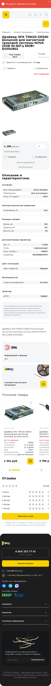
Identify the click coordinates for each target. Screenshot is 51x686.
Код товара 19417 (14, 55)
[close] (49, 2)
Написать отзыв (25, 516)
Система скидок (25, 167)
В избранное (42, 68)
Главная (5, 32)
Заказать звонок (25, 563)
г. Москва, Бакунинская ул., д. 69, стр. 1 (25, 575)
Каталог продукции (23, 32)
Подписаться (37, 660)
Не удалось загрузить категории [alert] (21, 4)
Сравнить (11, 68)
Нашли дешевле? (12, 151)
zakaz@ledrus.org (14, 571)
